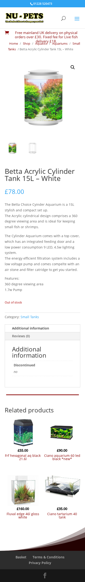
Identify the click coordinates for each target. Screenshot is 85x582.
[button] (72, 67)
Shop (26, 43)
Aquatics (41, 43)
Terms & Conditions (48, 557)
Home (13, 43)
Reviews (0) (21, 336)
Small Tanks (30, 317)
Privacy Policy (40, 563)
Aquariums (60, 43)
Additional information (30, 328)
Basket (21, 557)
